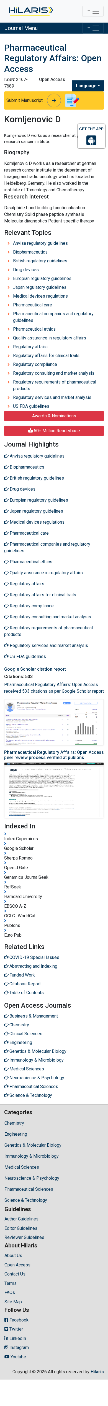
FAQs (9, 1292)
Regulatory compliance (35, 364)
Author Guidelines (21, 1219)
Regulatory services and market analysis (52, 397)
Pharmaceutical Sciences (28, 1189)
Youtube (17, 1356)
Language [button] (86, 85)
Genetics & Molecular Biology (32, 1145)
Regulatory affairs (30, 346)
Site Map (13, 1301)
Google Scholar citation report (35, 669)
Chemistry (14, 1123)
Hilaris (97, 1371)
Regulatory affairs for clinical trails (46, 355)
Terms (10, 1283)
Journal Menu (21, 28)
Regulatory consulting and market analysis (53, 373)
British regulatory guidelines (40, 260)
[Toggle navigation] (93, 11)
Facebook (18, 1320)
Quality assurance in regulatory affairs (49, 338)
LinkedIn (17, 1338)
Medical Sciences (21, 1167)
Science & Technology (25, 1200)
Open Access (17, 1265)
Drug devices (26, 269)
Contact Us (14, 1274)
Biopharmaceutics (30, 252)
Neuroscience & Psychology (31, 1178)
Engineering (15, 1134)
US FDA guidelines (31, 406)
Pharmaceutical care (32, 305)
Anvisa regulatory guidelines (40, 243)
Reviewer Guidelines (24, 1237)
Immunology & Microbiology (31, 1156)
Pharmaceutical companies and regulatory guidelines (53, 317)
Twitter (15, 1329)
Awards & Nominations (54, 415)
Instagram (18, 1347)
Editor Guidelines (20, 1228)
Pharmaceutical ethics (34, 329)
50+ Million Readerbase (56, 430)
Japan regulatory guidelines (39, 287)
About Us (13, 1255)
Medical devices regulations (40, 296)
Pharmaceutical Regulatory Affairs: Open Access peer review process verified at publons (54, 755)
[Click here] (30, 11)
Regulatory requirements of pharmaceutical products (54, 385)
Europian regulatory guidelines (42, 278)
